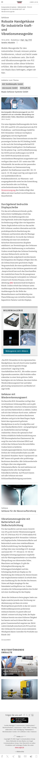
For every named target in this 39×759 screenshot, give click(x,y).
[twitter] (7, 756)
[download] (31, 756)
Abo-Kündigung (19, 730)
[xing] (13, 756)
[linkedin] (19, 756)
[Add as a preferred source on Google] (19, 720)
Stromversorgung (8, 190)
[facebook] (2, 756)
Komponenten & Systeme (8, 7)
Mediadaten (29, 730)
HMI (11, 283)
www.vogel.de (19, 747)
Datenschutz (30, 725)
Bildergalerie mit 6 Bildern (17, 351)
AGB (24, 727)
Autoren (34, 732)
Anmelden (34, 2)
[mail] (25, 756)
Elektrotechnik (22, 7)
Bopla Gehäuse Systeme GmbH (14, 92)
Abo (28, 732)
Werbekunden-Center (9, 732)
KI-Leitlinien (22, 732)
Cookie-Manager (9, 725)
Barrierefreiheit (8, 727)
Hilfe (29, 727)
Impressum (18, 727)
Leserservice (20, 725)
